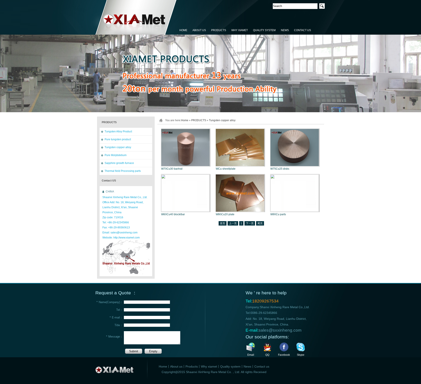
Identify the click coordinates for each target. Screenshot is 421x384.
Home (184, 120)
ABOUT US (199, 30)
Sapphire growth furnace (119, 163)
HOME (183, 30)
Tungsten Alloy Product (118, 131)
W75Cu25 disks (279, 168)
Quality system (230, 366)
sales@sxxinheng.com (280, 330)
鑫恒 (136, 17)
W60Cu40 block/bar (173, 214)
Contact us (261, 366)
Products (192, 366)
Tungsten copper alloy (118, 147)
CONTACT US (302, 30)
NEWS (285, 30)
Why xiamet (209, 366)
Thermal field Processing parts (123, 170)
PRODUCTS (218, 30)
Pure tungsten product (118, 139)
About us (176, 366)
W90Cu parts (278, 214)
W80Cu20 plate (225, 214)
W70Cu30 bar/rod (171, 168)
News (247, 366)
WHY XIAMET (239, 30)
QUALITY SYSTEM (264, 30)
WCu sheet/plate (225, 168)
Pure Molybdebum (116, 155)
